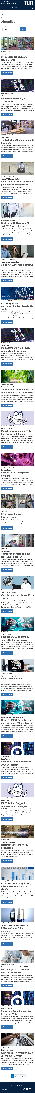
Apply (23, 29)
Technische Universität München (9, 3)
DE (26, 8)
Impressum (5, 1089)
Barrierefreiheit (15, 1086)
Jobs (8, 1086)
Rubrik (4, 27)
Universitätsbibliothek (6, 1)
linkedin (27, 1089)
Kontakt (4, 1086)
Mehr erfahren (7, 73)
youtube (30, 1089)
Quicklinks (15, 8)
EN (29, 8)
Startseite (3, 17)
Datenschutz (25, 1086)
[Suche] (32, 7)
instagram (24, 1089)
